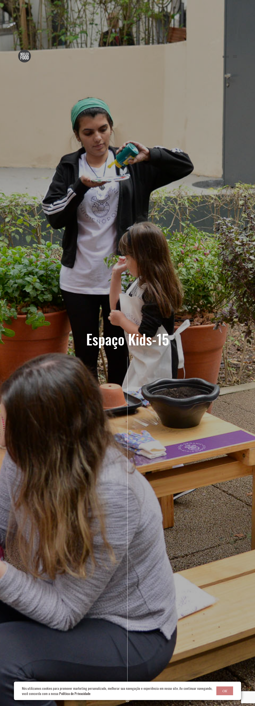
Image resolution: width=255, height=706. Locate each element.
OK (224, 690)
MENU (226, 56)
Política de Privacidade (74, 693)
